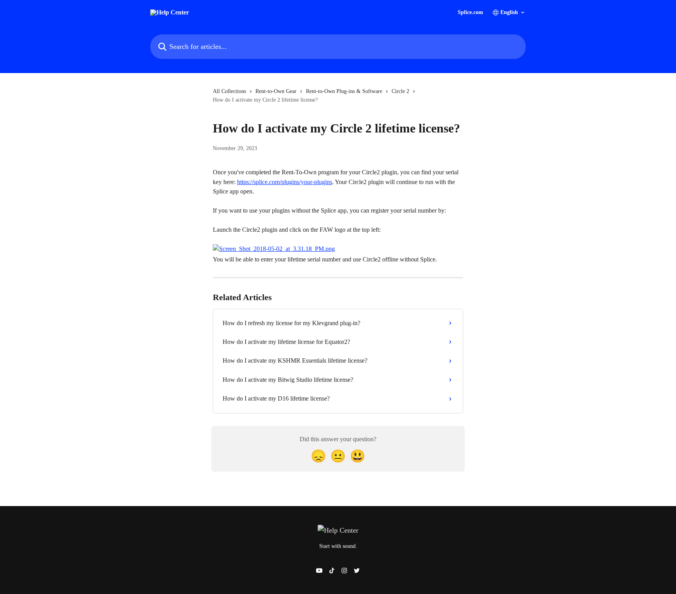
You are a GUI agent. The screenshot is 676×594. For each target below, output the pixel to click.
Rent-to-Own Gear (276, 91)
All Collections (229, 91)
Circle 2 (400, 91)
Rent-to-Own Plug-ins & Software (344, 91)
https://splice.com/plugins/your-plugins (284, 182)
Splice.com (470, 12)
